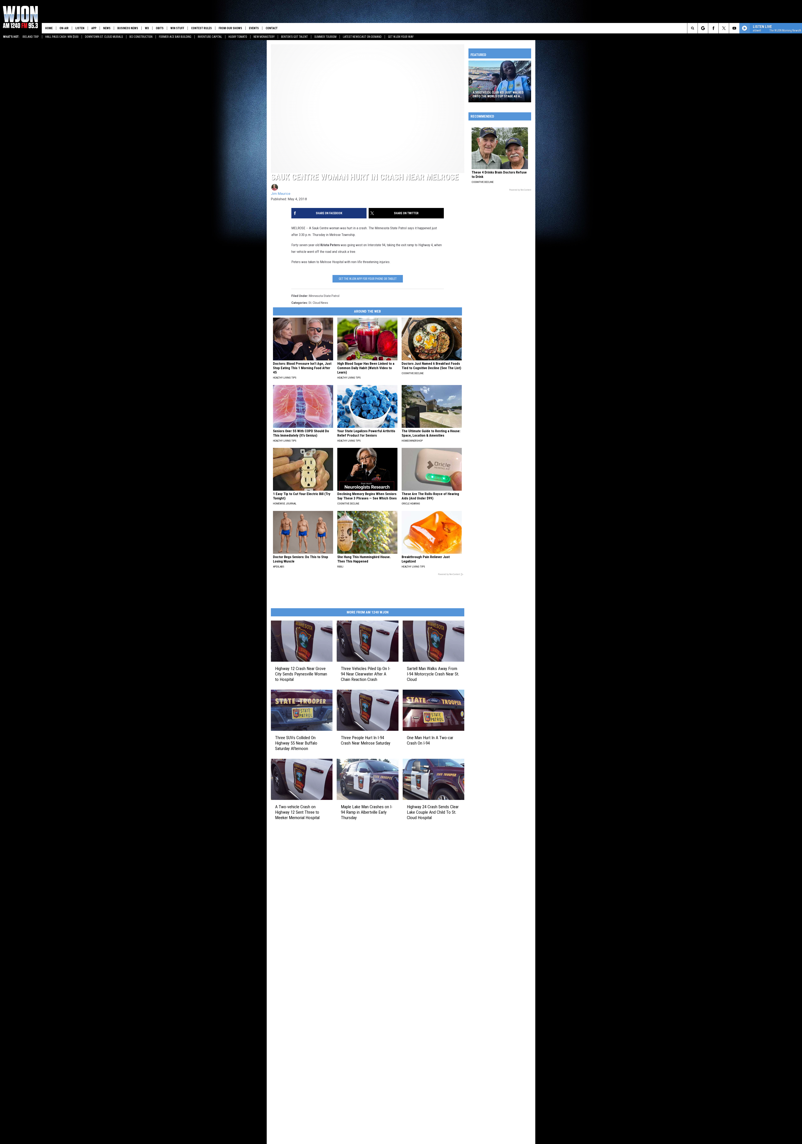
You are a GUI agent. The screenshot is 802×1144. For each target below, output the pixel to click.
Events (254, 28)
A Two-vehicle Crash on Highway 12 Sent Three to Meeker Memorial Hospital (297, 812)
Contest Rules (201, 28)
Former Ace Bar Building (175, 36)
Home (49, 28)
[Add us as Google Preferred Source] (703, 28)
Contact (272, 28)
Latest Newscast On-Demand (362, 36)
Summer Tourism (325, 36)
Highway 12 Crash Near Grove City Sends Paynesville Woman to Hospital (301, 674)
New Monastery (264, 36)
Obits (160, 28)
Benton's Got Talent (294, 36)
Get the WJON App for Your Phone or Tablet (368, 278)
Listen (79, 28)
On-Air (64, 28)
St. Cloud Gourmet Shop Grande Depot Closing (497, 94)
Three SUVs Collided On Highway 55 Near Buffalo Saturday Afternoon (296, 743)
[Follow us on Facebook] (713, 28)
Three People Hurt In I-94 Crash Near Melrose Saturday (365, 740)
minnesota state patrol (324, 296)
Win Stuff (177, 28)
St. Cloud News (318, 302)
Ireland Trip (31, 36)
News (106, 28)
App (93, 28)
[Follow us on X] (724, 28)
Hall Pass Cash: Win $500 (62, 36)
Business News (127, 28)
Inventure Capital (210, 36)
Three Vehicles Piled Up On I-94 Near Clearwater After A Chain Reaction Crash (365, 674)
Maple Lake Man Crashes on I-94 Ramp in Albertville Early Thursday (366, 812)
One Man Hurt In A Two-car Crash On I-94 (430, 740)
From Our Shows (230, 28)
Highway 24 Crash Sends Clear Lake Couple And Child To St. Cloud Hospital (433, 812)
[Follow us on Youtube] (734, 28)
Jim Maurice (280, 193)
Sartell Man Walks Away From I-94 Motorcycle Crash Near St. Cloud (433, 674)
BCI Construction (140, 36)
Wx (147, 28)
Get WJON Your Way (401, 36)
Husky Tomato (237, 36)
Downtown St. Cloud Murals (104, 36)
